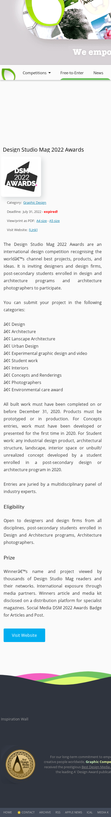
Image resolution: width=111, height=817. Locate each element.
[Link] (33, 229)
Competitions (34, 72)
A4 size (41, 220)
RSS (58, 812)
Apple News (73, 812)
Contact (28, 812)
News (98, 72)
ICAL (90, 812)
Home (7, 812)
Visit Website (24, 635)
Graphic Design (34, 202)
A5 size (54, 220)
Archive (45, 812)
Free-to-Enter (72, 72)
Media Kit (104, 812)
